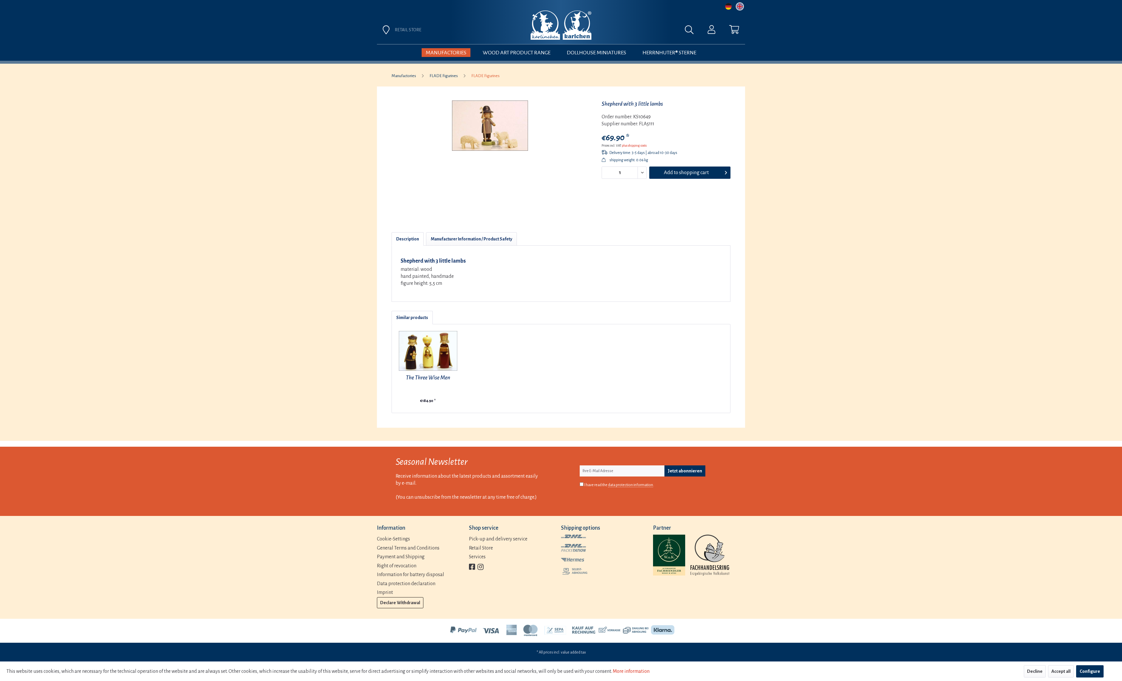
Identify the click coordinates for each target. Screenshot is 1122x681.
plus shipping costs (634, 145)
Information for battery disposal (410, 574)
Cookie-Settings (393, 539)
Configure (1090, 671)
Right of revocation (396, 566)
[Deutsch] (728, 6)
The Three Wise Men (428, 378)
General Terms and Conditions (408, 548)
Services (477, 556)
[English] (740, 6)
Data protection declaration (406, 583)
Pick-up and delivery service (498, 539)
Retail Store (481, 548)
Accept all (1061, 671)
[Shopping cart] (734, 31)
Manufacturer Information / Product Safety (471, 239)
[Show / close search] (692, 31)
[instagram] (480, 567)
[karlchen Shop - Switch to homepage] (561, 25)
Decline (1035, 671)
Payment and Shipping (401, 556)
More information (631, 671)
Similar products (412, 317)
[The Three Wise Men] (428, 350)
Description (407, 239)
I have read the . (619, 485)
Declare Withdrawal (400, 602)
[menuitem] (625, 31)
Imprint (385, 592)
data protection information (630, 485)
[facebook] (472, 567)
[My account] (711, 31)
